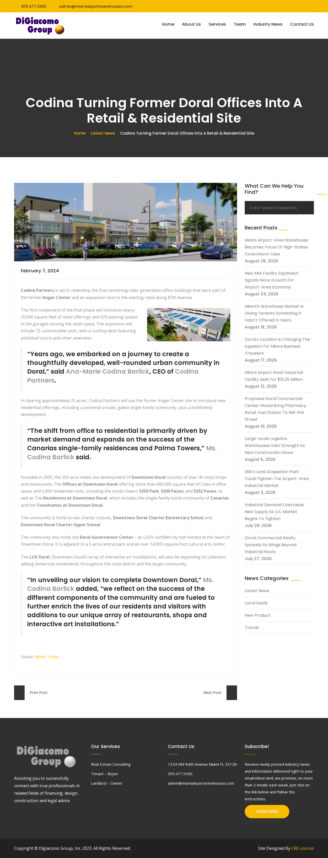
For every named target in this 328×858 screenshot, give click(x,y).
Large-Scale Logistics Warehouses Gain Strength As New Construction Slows (275, 445)
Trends (252, 628)
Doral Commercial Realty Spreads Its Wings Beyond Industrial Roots (270, 545)
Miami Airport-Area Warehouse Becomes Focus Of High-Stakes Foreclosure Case (276, 247)
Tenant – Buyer (104, 773)
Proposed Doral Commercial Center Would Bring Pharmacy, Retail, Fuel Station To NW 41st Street (276, 409)
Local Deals (256, 603)
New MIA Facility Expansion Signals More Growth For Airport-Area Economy (271, 280)
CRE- (302, 848)
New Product (258, 615)
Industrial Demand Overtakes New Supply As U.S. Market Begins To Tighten (274, 512)
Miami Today (46, 657)
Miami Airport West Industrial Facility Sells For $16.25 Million (274, 376)
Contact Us (302, 24)
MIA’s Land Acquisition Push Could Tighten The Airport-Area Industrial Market (277, 478)
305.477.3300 (33, 6)
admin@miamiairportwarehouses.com (95, 6)
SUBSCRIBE (267, 811)
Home (168, 24)
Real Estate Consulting (111, 764)
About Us (191, 24)
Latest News (103, 133)
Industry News (267, 24)
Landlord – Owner (106, 783)
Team (240, 24)
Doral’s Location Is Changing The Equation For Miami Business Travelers (277, 346)
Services (217, 24)
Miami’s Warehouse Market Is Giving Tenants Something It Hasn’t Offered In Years (274, 313)
